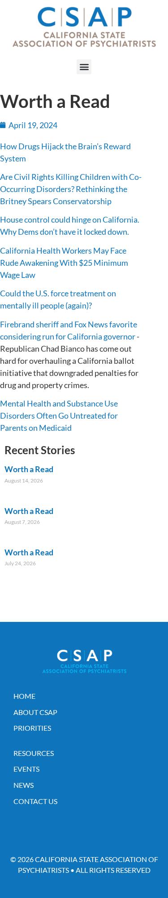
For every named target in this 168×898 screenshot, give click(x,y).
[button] (84, 66)
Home (24, 696)
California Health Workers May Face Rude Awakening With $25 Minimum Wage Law (64, 263)
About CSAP (35, 712)
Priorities (32, 728)
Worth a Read (28, 469)
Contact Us (35, 801)
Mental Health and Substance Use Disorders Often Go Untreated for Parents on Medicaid (59, 415)
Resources (33, 753)
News (23, 785)
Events (26, 768)
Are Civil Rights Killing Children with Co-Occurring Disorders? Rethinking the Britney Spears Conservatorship (71, 189)
